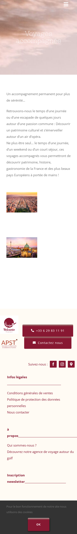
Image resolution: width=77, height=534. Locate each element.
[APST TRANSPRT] (9, 336)
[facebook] (53, 364)
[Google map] (71, 364)
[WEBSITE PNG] (9, 317)
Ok (38, 524)
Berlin (21, 241)
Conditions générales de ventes (30, 393)
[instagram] (62, 364)
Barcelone (21, 195)
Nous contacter (18, 412)
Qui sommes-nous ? (21, 445)
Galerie (21, 208)
